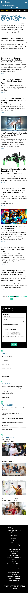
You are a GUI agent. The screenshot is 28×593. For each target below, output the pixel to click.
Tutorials (12, 10)
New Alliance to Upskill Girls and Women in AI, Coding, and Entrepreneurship (13, 228)
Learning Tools (6, 364)
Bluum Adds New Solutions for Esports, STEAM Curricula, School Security (13, 100)
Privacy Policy (13, 329)
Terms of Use (14, 586)
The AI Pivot (14, 574)
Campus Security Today (14, 545)
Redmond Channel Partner (14, 564)
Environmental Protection (14, 549)
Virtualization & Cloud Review (14, 576)
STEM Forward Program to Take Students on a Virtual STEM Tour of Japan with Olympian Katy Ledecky (13, 191)
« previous (4, 296)
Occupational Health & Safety (14, 557)
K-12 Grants (18, 10)
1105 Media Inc (11, 585)
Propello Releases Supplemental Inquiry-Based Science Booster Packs (13, 81)
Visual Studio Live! (14, 580)
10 (11, 299)
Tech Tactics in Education (14, 572)
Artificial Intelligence (7, 356)
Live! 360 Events (14, 551)
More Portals (5, 376)
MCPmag (14, 553)
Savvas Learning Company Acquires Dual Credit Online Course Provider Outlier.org (11, 60)
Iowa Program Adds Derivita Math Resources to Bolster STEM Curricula (14, 135)
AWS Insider (14, 543)
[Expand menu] (26, 2)
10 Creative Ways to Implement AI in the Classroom (12, 413)
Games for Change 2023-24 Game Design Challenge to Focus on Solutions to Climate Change (13, 272)
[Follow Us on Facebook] (13, 7)
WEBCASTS (6, 384)
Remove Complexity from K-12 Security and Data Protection (13, 408)
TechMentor (14, 570)
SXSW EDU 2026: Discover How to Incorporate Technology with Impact (13, 440)
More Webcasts (6, 397)
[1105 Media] (14, 535)
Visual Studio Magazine (14, 578)
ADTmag (14, 541)
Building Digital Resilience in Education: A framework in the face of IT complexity (12, 387)
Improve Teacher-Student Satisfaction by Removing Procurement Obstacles (12, 499)
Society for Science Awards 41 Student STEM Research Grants (12, 39)
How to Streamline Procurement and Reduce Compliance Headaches (13, 460)
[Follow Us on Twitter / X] (15, 7)
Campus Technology (14, 547)
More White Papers (7, 429)
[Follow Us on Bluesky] (11, 7)
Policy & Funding (6, 368)
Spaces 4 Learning (14, 568)
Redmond (14, 561)
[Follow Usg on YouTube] (17, 7)
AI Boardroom (14, 538)
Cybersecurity (5, 360)
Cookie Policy (6, 586)
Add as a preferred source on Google (8, 5)
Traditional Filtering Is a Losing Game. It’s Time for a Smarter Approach (13, 392)
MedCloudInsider (14, 555)
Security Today (14, 566)
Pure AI (14, 559)
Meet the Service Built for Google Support (12, 418)
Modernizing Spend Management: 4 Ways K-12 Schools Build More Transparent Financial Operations (13, 424)
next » (15, 299)
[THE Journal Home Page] (7, 2)
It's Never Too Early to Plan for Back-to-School (13, 480)
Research (25, 10)
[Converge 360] (14, 530)
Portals (5, 353)
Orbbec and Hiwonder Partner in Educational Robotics (13, 170)
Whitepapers (7, 405)
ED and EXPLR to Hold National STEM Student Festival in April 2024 (12, 249)
